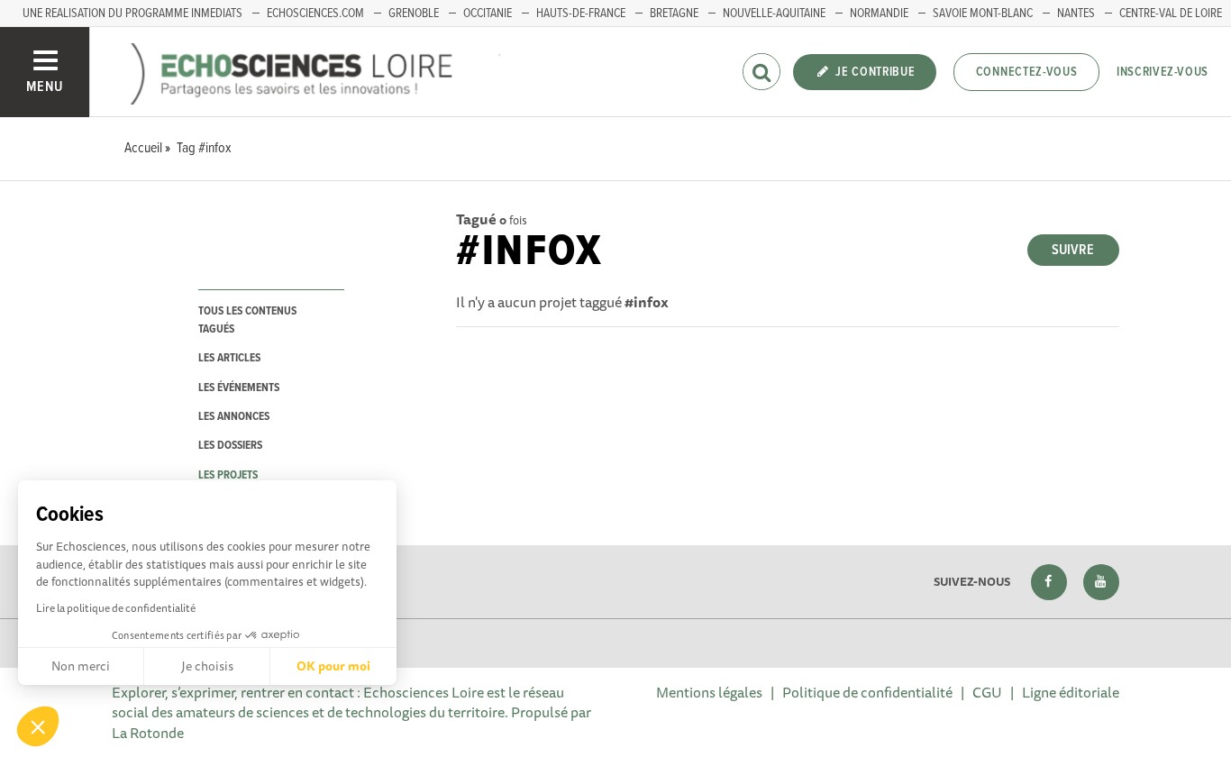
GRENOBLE (413, 13)
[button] (37, 726)
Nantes (1076, 13)
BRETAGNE (674, 13)
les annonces (233, 416)
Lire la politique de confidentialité (116, 607)
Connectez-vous (1027, 72)
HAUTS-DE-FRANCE (580, 13)
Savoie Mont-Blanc (983, 13)
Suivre (1073, 250)
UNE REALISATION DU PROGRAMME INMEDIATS (132, 13)
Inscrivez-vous (1162, 72)
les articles (229, 358)
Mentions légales (709, 692)
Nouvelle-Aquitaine (774, 13)
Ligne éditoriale (1070, 692)
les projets (228, 475)
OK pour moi (333, 666)
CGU (987, 692)
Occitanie (487, 13)
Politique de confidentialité (867, 692)
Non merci (80, 666)
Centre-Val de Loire (1170, 13)
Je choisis (207, 666)
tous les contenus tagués (247, 320)
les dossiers (230, 445)
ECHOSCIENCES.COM (315, 13)
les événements (238, 388)
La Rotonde (148, 732)
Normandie (879, 13)
